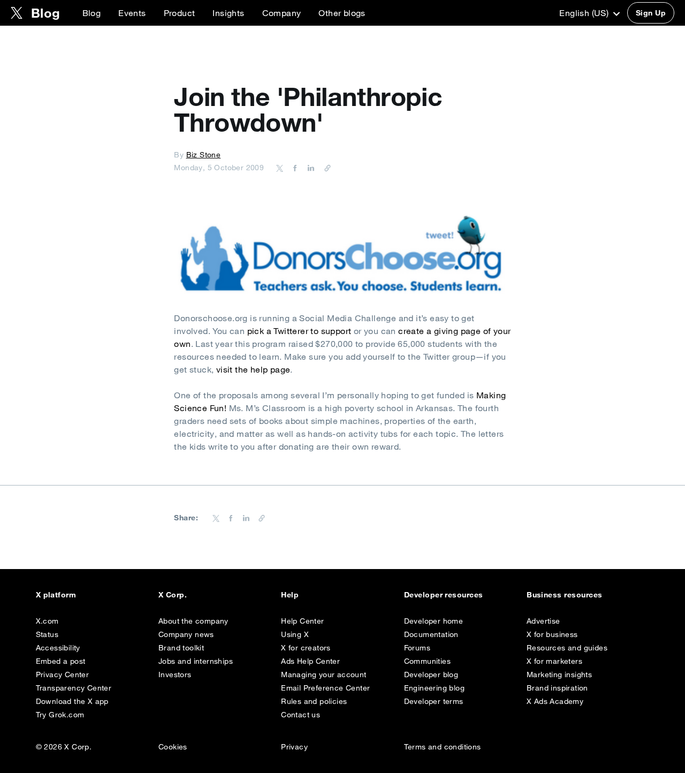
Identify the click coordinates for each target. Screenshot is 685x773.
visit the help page (253, 369)
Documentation (431, 634)
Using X (295, 634)
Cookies (172, 747)
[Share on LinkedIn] (309, 167)
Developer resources (443, 595)
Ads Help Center (310, 661)
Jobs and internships (195, 661)
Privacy (294, 747)
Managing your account (323, 674)
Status (47, 634)
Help (290, 595)
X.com (47, 621)
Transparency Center (74, 688)
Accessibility (58, 648)
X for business (552, 634)
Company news (186, 634)
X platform (56, 595)
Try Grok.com (60, 714)
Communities (427, 661)
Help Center (302, 621)
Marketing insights (559, 674)
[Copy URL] (325, 167)
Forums (417, 648)
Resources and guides (567, 648)
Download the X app (72, 701)
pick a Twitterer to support (299, 330)
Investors (175, 674)
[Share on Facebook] (293, 167)
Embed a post (61, 661)
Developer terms (433, 701)
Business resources (565, 595)
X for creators (306, 648)
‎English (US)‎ (585, 12)
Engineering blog (434, 688)
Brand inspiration (557, 688)
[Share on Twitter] (280, 167)
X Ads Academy (555, 701)
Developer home (433, 621)
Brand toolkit (181, 648)
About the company (193, 621)
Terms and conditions (442, 747)
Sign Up (651, 13)
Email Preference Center (325, 688)
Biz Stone (203, 155)
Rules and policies (314, 701)
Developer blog (431, 674)
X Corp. (172, 595)
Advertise (543, 621)
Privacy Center (62, 674)
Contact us (300, 714)
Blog (91, 12)
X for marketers (554, 661)
